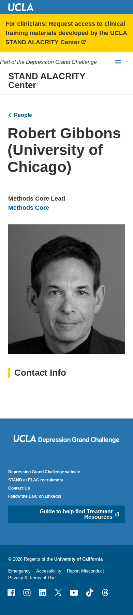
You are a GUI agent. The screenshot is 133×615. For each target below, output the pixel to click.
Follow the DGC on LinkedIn (34, 496)
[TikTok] (89, 592)
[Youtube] (74, 592)
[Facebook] (11, 592)
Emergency (19, 571)
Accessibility (48, 571)
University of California (78, 559)
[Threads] (105, 592)
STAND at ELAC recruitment (35, 480)
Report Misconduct (85, 571)
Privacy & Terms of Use (32, 577)
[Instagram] (26, 592)
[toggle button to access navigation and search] (118, 62)
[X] (58, 592)
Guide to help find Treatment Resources (76, 514)
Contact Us (19, 488)
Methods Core (28, 207)
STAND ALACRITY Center (46, 80)
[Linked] (42, 592)
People (23, 115)
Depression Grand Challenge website (44, 471)
